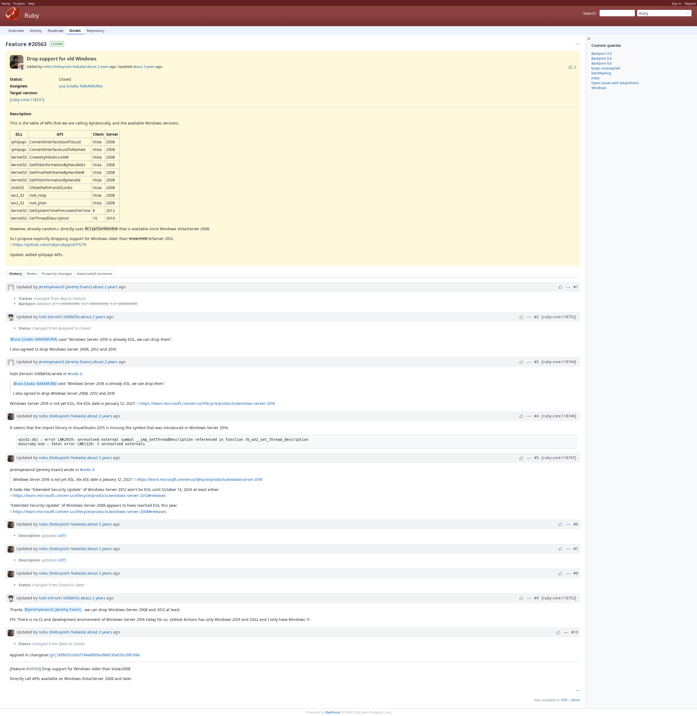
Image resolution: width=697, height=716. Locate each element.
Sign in (676, 3)
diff (62, 535)
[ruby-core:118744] (559, 361)
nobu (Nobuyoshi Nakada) (64, 66)
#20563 (32, 668)
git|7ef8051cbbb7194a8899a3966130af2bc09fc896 (95, 654)
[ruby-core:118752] (559, 597)
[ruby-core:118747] (559, 457)
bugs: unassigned (605, 68)
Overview (16, 30)
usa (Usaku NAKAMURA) (80, 86)
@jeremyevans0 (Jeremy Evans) (53, 609)
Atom (575, 700)
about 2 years (98, 66)
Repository (96, 30)
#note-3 (87, 469)
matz (595, 77)
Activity (36, 30)
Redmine (333, 712)
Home (6, 3)
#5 (536, 457)
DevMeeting (601, 73)
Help (31, 3)
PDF (564, 700)
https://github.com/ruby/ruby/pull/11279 (49, 244)
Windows (598, 87)
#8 (575, 573)
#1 (575, 286)
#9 (536, 597)
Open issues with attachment (615, 82)
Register (690, 3)
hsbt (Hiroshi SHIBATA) (59, 316)
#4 (536, 415)
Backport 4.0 (601, 63)
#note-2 (75, 373)
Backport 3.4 (601, 58)
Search (589, 13)
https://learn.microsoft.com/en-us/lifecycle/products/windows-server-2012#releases (89, 495)
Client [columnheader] (98, 134)
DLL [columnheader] (19, 134)
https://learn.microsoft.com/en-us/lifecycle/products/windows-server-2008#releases (89, 511)
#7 (575, 548)
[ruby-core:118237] (27, 99)
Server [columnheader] (112, 134)
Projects (19, 3)
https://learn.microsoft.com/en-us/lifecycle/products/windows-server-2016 (207, 403)
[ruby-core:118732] (559, 316)
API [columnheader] (60, 134)
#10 (574, 632)
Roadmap (55, 30)
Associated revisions (94, 273)
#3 (536, 361)
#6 (575, 524)
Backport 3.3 (601, 53)
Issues (75, 30)
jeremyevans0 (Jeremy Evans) (65, 286)
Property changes (57, 273)
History (15, 273)
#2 (536, 316)
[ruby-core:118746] (559, 415)
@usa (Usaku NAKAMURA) (33, 339)
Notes (32, 273)
